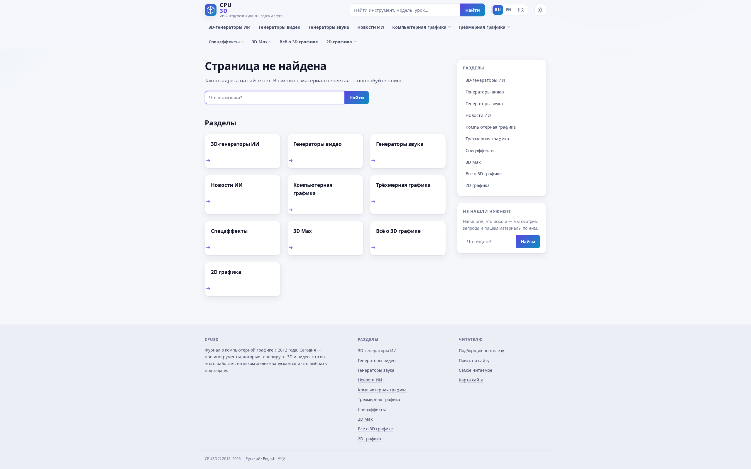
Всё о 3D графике (299, 42)
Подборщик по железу (481, 350)
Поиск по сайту (474, 360)
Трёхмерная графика (482, 27)
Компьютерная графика (419, 27)
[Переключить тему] (540, 10)
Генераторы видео (279, 27)
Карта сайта (471, 380)
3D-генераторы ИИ (230, 27)
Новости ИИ (370, 27)
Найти (472, 10)
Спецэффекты (224, 42)
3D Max (260, 42)
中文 (521, 9)
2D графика (339, 42)
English (269, 458)
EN (509, 9)
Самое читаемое (475, 370)
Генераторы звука (329, 27)
